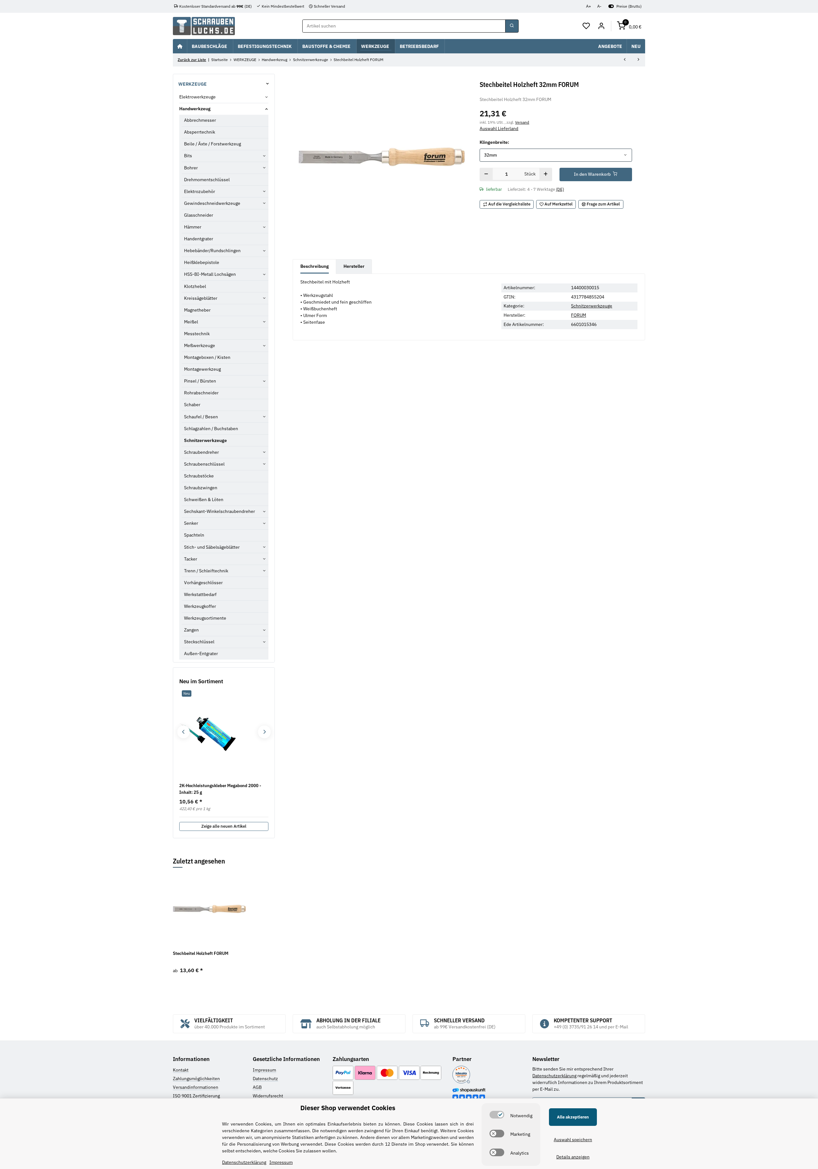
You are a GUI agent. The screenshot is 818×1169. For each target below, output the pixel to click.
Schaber (192, 404)
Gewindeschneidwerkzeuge (212, 203)
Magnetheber (197, 310)
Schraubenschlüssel (204, 464)
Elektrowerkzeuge (197, 97)
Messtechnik (197, 334)
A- (599, 6)
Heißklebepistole (201, 262)
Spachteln (194, 535)
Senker (191, 523)
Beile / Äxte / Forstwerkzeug (212, 144)
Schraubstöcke (199, 476)
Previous (183, 732)
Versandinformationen (195, 1087)
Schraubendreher (201, 452)
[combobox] (556, 155)
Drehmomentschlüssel (207, 179)
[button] (586, 26)
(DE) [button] (560, 189)
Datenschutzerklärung (554, 1076)
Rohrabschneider (201, 393)
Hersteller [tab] (354, 266)
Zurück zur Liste (192, 59)
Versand (522, 122)
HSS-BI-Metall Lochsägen (210, 274)
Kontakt (181, 1070)
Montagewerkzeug (202, 369)
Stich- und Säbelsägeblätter (212, 547)
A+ (588, 6)
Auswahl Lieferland (499, 128)
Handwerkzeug (195, 109)
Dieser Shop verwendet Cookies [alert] (347, 1107)
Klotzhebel (195, 286)
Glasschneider (198, 215)
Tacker (190, 559)
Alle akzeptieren (573, 1117)
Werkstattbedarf (200, 594)
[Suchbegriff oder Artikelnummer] (512, 26)
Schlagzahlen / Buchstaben (211, 428)
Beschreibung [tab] (314, 266)
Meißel (191, 322)
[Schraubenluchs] (204, 26)
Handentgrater (198, 239)
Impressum (264, 1070)
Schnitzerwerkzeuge (591, 306)
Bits (188, 156)
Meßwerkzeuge (199, 345)
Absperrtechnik (199, 132)
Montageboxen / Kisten (207, 357)
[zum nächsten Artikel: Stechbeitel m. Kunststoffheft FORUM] (638, 60)
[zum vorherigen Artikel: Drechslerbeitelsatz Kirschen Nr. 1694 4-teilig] (624, 60)
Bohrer (191, 168)
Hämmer (192, 227)
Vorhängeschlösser (203, 582)
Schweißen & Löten (203, 499)
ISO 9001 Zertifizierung (196, 1096)
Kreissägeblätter (200, 298)
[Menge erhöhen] (545, 174)
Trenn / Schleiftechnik (206, 571)
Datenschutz (265, 1078)
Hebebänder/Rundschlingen (212, 250)
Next (264, 732)
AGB (257, 1087)
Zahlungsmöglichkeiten (196, 1078)
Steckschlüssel (199, 642)
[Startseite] (180, 46)
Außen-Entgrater (201, 653)
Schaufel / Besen (201, 417)
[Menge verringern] (486, 174)
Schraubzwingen (200, 488)
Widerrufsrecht (268, 1096)
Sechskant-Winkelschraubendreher (219, 511)
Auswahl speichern (573, 1139)
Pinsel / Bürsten (200, 381)
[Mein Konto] (601, 26)
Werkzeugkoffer (200, 606)
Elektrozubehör (199, 191)
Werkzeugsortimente (205, 618)
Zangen (191, 630)
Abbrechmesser (200, 120)
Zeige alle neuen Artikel (223, 826)
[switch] (497, 1115)
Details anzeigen (573, 1157)
